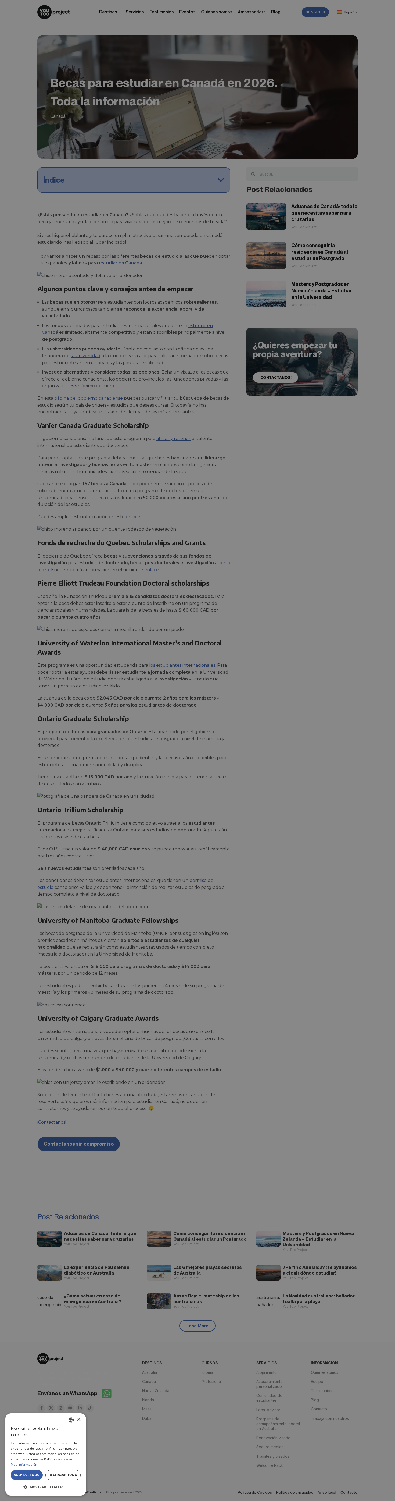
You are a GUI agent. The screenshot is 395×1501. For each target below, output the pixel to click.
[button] (46, 1487)
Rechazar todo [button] (63, 1474)
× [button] (79, 1420)
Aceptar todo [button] (27, 1474)
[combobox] (71, 1420)
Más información (24, 1464)
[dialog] (45, 1454)
